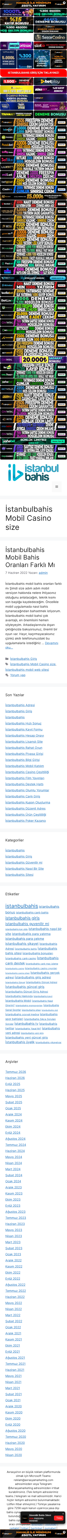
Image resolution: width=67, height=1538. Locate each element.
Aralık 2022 (13, 1260)
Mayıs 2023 (13, 1230)
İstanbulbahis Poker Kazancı (25, 820)
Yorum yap (17, 675)
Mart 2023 (13, 1242)
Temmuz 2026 (15, 1072)
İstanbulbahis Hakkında (19, 996)
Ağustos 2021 (15, 1357)
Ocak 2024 (13, 1181)
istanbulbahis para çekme (24, 939)
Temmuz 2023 (15, 1218)
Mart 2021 (12, 1388)
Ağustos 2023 (15, 1212)
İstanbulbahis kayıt (43, 996)
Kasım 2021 (13, 1339)
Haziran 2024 (15, 1151)
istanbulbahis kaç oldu (16, 929)
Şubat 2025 (13, 1102)
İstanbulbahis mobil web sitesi (27, 670)
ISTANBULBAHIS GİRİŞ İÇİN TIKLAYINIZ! (33, 72)
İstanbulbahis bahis (26, 948)
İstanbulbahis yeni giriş (32, 1033)
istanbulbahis (21, 906)
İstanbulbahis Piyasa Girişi (24, 754)
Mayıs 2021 (13, 1376)
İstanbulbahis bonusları (38, 953)
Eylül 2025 (12, 1084)
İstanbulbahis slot (50, 1010)
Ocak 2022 (13, 1327)
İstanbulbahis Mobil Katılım (24, 766)
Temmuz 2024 (15, 1145)
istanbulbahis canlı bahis (32, 912)
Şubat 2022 (13, 1321)
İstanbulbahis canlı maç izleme (42, 963)
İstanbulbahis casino (14, 968)
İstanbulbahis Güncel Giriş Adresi (26, 991)
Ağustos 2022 (15, 1284)
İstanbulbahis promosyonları (29, 1005)
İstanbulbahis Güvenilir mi (23, 862)
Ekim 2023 (13, 1199)
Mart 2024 (13, 1169)
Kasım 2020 (14, 1412)
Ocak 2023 (13, 1254)
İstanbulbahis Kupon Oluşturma (27, 802)
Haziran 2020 (15, 1443)
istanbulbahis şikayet (22, 944)
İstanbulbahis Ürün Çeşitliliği (25, 814)
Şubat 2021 (13, 1394)
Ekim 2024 (13, 1126)
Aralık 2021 (13, 1333)
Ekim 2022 (12, 1272)
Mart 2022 (12, 1315)
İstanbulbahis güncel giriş (24, 987)
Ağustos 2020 (15, 1430)
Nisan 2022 (13, 1309)
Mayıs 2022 (13, 1303)
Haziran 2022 (15, 1297)
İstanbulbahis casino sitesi (17, 973)
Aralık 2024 (13, 1114)
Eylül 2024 (12, 1132)
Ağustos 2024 (15, 1139)
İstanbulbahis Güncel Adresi (41, 982)
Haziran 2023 (15, 1224)
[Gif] (33, 196)
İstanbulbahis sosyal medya (22, 1014)
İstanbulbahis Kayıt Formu (24, 729)
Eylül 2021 (12, 1351)
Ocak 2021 (13, 1400)
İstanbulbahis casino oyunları (41, 968)
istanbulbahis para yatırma (31, 934)
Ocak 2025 (13, 1108)
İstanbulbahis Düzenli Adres (25, 808)
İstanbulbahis (15, 717)
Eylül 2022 (12, 1278)
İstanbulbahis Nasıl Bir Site (24, 868)
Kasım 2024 (14, 1120)
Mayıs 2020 (13, 1449)
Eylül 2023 (12, 1205)
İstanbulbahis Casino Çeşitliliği (27, 772)
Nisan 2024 (13, 1163)
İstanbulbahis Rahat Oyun (23, 748)
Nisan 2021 (13, 1382)
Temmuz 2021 (15, 1364)
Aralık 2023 (13, 1187)
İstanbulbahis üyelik (20, 1042)
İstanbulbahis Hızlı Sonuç (23, 723)
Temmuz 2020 (15, 1437)
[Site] (33, 122)
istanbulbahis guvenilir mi (27, 923)
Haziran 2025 (15, 1090)
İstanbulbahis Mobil (18, 1000)
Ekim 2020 (13, 1418)
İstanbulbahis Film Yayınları (24, 778)
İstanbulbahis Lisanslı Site (24, 741)
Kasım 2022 (13, 1266)
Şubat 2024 (13, 1175)
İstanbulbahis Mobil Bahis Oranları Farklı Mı (30, 557)
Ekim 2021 (12, 1345)
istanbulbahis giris (22, 918)
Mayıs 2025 (13, 1096)
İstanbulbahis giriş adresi (33, 977)
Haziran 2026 (15, 1078)
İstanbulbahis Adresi (20, 705)
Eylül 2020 (12, 1424)
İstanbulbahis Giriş (23, 659)
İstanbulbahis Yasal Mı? (28, 1028)
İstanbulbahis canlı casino (20, 958)
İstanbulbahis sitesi (31, 1010)
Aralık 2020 (13, 1406)
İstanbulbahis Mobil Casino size (33, 664)
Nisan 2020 (13, 1455)
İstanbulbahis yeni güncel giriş (26, 1037)
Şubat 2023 (13, 1248)
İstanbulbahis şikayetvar (48, 1042)
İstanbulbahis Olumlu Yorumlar (27, 790)
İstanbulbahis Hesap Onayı (24, 735)
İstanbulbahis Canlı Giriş (22, 796)
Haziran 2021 (14, 1370)
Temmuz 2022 (15, 1291)
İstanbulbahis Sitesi (19, 875)
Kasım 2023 (14, 1193)
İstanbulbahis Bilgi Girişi (22, 760)
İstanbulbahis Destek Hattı (24, 784)
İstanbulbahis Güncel (15, 982)
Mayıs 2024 (13, 1157)
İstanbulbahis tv (26, 1024)
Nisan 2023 (13, 1236)
